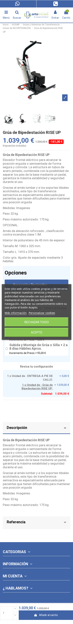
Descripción (17, 427)
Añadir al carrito (48, 615)
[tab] (36, 428)
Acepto (36, 332)
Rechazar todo (36, 322)
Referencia (16, 522)
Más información (16, 313)
